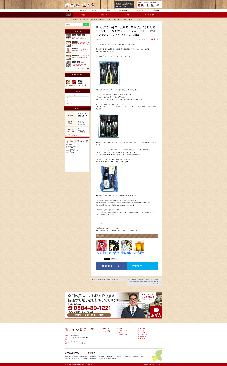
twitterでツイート (142, 265)
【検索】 (83, 15)
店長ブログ (95, 10)
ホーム (71, 11)
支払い (68, 98)
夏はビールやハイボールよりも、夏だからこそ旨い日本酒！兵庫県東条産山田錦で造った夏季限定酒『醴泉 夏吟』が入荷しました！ (143, 281)
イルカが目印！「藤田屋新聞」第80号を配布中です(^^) (80, 44)
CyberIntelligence (87, 364)
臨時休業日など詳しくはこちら (73, 135)
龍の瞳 (127, 15)
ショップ (69, 103)
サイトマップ (158, 364)
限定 (83, 35)
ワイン (151, 39)
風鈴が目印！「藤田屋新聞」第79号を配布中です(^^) (80, 57)
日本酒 (156, 39)
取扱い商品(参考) (123, 10)
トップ (66, 19)
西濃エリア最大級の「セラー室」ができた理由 (106, 279)
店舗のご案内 (82, 10)
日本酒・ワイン (105, 15)
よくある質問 (107, 10)
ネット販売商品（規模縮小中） (77, 85)
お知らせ (74, 42)
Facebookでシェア (111, 265)
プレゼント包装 (149, 15)
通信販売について (140, 10)
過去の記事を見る (82, 68)
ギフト (71, 19)
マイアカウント (71, 95)
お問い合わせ (155, 10)
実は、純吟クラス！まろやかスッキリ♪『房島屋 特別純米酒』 (80, 37)
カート (68, 101)
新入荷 (74, 35)
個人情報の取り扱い (149, 364)
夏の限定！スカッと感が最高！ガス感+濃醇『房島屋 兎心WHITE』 (80, 64)
